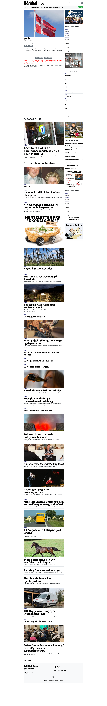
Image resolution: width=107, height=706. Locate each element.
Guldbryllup (68, 96)
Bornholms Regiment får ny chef (73, 92)
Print (31, 45)
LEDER (25, 266)
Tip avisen (80, 7)
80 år (66, 108)
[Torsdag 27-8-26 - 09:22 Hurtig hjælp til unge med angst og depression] (44, 328)
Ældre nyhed (48, 57)
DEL (26, 45)
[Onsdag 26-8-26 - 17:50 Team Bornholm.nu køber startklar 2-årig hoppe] (44, 548)
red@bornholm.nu (28, 673)
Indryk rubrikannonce (70, 168)
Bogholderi (57, 667)
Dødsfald (67, 31)
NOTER (25, 161)
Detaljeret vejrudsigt (74, 219)
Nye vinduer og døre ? (70, 156)
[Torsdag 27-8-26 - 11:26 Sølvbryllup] (44, 175)
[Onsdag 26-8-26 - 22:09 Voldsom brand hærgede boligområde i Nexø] (44, 422)
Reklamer (57, 664)
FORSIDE (27, 7)
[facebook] (54, 676)
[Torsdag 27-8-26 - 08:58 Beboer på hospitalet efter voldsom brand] (44, 293)
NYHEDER (25, 145)
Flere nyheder (68, 51)
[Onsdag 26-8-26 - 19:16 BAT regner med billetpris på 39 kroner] (44, 518)
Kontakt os (57, 666)
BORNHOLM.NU (35, 7)
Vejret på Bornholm (74, 217)
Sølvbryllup (68, 75)
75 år (66, 88)
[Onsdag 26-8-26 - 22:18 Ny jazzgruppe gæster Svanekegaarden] (44, 477)
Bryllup (66, 79)
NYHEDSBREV (44, 7)
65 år (66, 104)
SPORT (25, 557)
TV (63, 7)
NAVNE (66, 73)
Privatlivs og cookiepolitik (60, 670)
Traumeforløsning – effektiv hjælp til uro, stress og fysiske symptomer (73, 161)
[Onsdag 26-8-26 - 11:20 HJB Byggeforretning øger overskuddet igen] (44, 597)
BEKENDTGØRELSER (54, 7)
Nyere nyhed (39, 57)
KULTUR (25, 461)
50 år (66, 83)
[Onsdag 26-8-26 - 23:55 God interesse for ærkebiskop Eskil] (44, 452)
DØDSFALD (67, 29)
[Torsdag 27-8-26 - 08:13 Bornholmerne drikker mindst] (44, 378)
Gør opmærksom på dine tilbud (73, 165)
